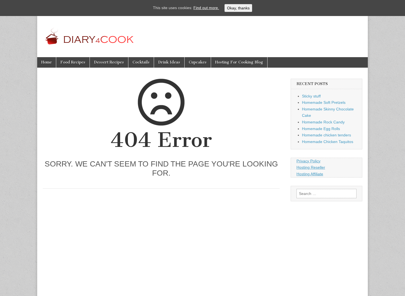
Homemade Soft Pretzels (323, 102)
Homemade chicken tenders (326, 135)
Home (46, 62)
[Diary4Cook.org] (101, 32)
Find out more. (206, 8)
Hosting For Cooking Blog (239, 62)
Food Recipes (72, 62)
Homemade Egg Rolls (321, 128)
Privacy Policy (308, 161)
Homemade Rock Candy (323, 122)
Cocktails (141, 62)
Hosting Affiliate (309, 174)
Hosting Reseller (310, 167)
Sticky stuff (311, 96)
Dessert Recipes (109, 62)
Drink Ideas (169, 62)
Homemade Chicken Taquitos (327, 141)
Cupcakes (198, 62)
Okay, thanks (238, 8)
